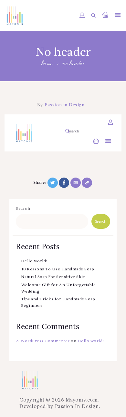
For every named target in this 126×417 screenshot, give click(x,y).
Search (23, 209)
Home (47, 64)
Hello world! (34, 261)
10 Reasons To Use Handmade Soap (57, 269)
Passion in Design (63, 105)
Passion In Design (77, 406)
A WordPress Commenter (43, 341)
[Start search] (93, 15)
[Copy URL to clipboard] (87, 183)
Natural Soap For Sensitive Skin (53, 277)
